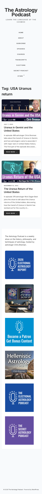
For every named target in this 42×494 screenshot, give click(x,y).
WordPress (35, 489)
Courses (21, 54)
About (21, 38)
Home (21, 32)
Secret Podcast (21, 70)
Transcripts (21, 60)
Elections (21, 65)
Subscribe (21, 43)
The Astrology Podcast (21, 12)
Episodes (21, 49)
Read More (11, 152)
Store (20, 76)
